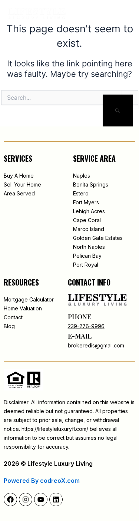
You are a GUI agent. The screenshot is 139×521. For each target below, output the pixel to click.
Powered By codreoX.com (42, 480)
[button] (108, 14)
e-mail (80, 336)
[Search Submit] (118, 111)
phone (79, 316)
